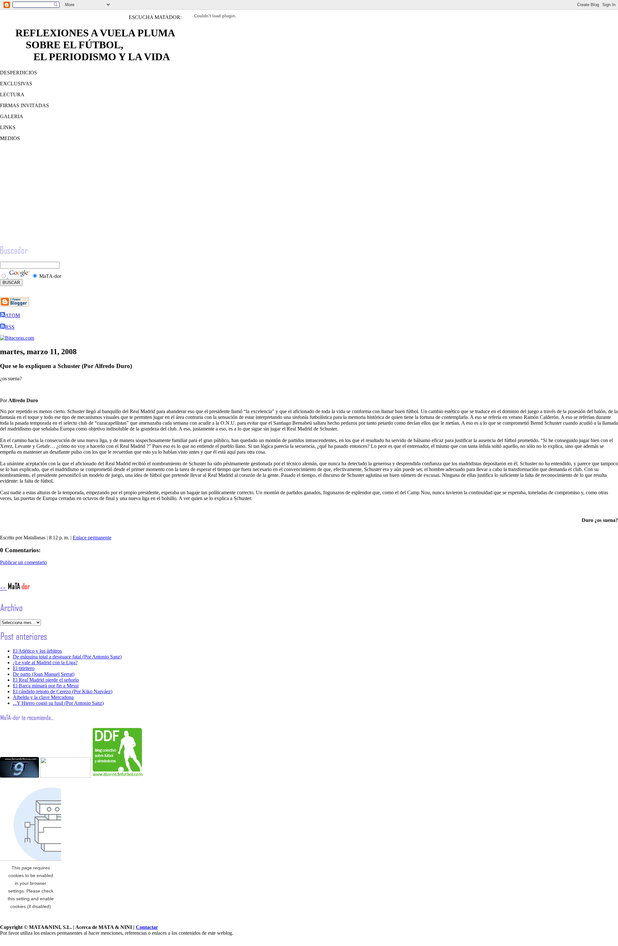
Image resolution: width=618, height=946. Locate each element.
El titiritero (23, 668)
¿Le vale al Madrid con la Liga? (45, 662)
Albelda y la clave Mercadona (43, 697)
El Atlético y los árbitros (37, 651)
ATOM (12, 315)
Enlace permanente (92, 537)
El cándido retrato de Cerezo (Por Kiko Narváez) (62, 691)
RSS (9, 327)
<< (3, 588)
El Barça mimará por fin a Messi (46, 685)
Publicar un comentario (23, 562)
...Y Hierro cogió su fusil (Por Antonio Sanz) (58, 703)
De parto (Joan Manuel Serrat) (43, 674)
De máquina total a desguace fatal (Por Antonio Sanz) (67, 656)
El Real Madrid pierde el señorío (46, 680)
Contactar (147, 927)
